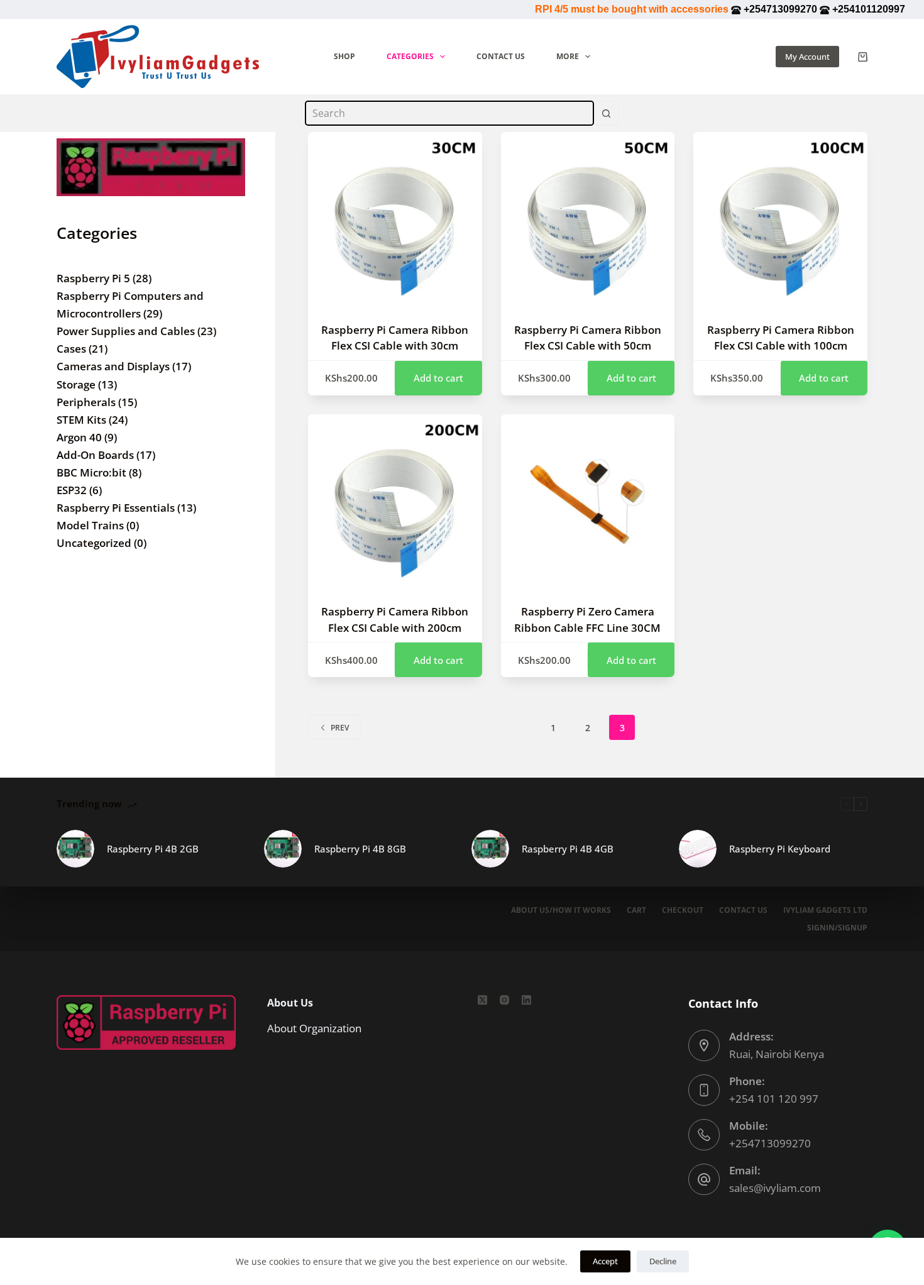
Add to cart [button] (438, 378)
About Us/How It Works (561, 910)
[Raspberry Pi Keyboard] (698, 849)
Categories (410, 56)
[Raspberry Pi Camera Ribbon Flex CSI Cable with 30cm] (395, 219)
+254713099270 (770, 1143)
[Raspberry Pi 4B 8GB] (283, 849)
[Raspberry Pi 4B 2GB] (75, 849)
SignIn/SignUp (837, 928)
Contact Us (500, 56)
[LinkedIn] (526, 1000)
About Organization (314, 1028)
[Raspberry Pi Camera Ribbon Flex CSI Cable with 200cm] (395, 501)
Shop (344, 56)
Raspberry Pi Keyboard (779, 848)
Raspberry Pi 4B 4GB (567, 848)
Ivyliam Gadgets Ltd (825, 910)
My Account (807, 56)
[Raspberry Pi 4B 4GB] (490, 849)
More (567, 56)
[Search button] (606, 113)
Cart (636, 910)
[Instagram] (504, 1000)
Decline (662, 1261)
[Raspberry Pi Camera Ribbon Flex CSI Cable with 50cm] (588, 219)
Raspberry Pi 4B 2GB (153, 848)
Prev (340, 727)
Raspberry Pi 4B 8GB (360, 848)
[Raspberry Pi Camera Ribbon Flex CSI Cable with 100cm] (780, 219)
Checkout (682, 910)
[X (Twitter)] (482, 1000)
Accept (605, 1261)
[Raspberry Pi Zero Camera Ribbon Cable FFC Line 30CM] (588, 501)
